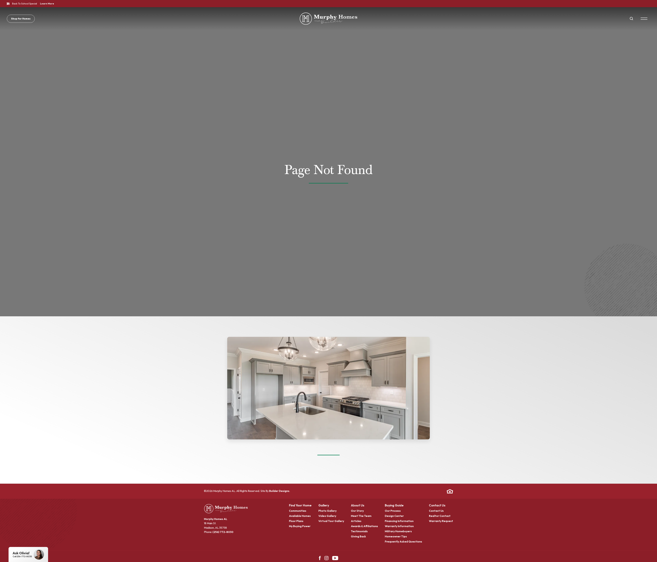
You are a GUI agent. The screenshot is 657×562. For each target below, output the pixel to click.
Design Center (394, 516)
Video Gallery (327, 516)
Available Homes (300, 516)
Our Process (393, 510)
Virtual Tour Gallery (331, 521)
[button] (631, 18)
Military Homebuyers (398, 531)
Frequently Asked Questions (403, 541)
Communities (297, 510)
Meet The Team (361, 516)
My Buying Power (300, 526)
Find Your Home (300, 505)
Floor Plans (296, 521)
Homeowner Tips (396, 536)
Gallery (323, 505)
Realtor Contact (439, 516)
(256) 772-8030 (222, 532)
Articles (356, 521)
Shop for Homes (20, 18)
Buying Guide (394, 505)
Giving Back (358, 536)
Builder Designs (279, 491)
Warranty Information (399, 526)
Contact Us (437, 505)
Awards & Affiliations (364, 526)
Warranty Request (441, 521)
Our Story (357, 510)
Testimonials (359, 531)
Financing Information (399, 521)
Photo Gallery (327, 510)
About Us (357, 505)
